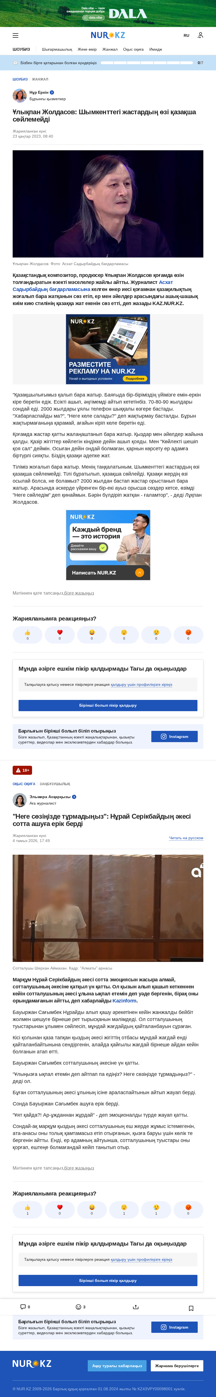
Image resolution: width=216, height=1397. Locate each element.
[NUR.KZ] (108, 35)
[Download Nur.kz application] (108, 13)
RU (186, 35)
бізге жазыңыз (79, 593)
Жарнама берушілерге (177, 1366)
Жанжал (110, 49)
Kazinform (124, 1001)
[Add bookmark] (191, 1308)
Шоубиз (21, 49)
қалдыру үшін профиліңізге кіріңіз (141, 684)
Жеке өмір (87, 49)
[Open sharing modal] (136, 1307)
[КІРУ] (200, 35)
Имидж (155, 49)
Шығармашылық (57, 49)
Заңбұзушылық (55, 784)
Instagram (178, 736)
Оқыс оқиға (133, 49)
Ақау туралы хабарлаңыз (117, 1366)
